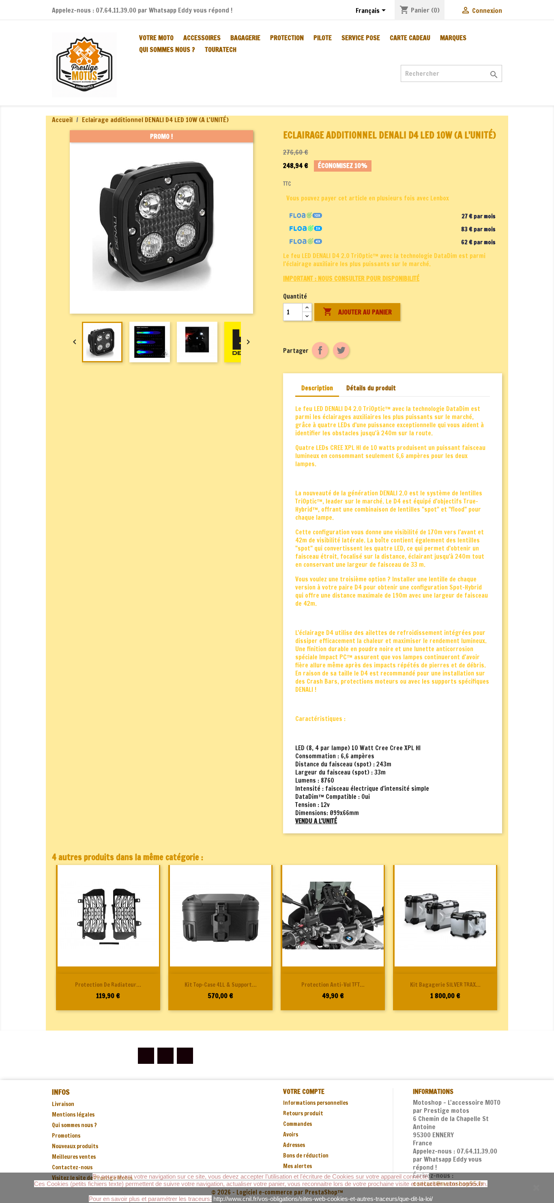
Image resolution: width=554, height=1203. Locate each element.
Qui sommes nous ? (167, 49)
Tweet (341, 350)
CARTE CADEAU (410, 37)
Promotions (66, 1136)
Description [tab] (317, 388)
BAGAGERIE (245, 37)
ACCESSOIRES (202, 37)
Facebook (146, 1056)
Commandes (297, 1124)
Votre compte (303, 1091)
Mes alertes (297, 1166)
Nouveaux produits (75, 1146)
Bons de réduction (306, 1155)
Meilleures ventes (74, 1157)
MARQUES (453, 37)
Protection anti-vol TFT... (333, 985)
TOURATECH (220, 49)
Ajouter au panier (357, 311)
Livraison (63, 1104)
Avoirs (290, 1134)
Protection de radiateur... (108, 985)
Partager (320, 350)
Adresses (294, 1145)
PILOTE (323, 37)
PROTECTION (287, 37)
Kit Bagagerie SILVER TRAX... (445, 985)
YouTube (165, 1056)
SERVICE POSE (360, 37)
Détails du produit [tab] (371, 388)
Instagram (185, 1056)
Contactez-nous (72, 1167)
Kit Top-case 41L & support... (221, 985)
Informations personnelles (315, 1103)
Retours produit (303, 1113)
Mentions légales (73, 1114)
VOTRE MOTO (156, 37)
